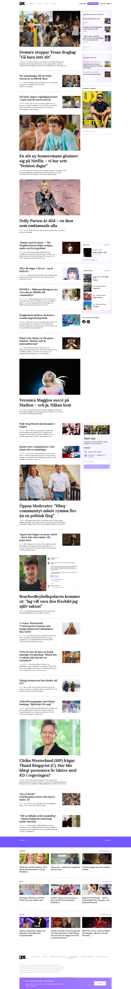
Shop (46, 3)
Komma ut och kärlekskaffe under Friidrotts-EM (92, 28)
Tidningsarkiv (73, 956)
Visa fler (86, 47)
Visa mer (106, 245)
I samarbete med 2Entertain (92, 62)
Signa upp (100, 983)
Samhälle (32, 3)
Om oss (45, 956)
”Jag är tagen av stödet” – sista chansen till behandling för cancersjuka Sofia (93, 38)
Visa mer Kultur (105, 914)
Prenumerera (93, 3)
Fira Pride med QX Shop (91, 74)
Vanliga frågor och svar (58, 956)
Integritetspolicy (102, 956)
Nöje (39, 3)
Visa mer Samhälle (104, 851)
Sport (85, 31)
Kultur (85, 22)
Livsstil (85, 42)
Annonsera (36, 956)
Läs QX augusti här (88, 131)
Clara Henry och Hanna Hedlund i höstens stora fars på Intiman (93, 66)
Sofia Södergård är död (91, 19)
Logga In (82, 3)
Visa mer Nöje (106, 881)
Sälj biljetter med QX (90, 260)
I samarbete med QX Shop (91, 72)
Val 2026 (53, 3)
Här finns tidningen (87, 956)
